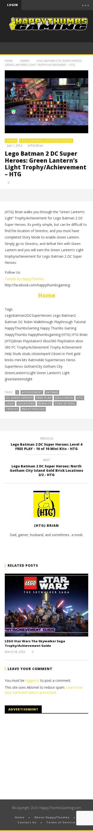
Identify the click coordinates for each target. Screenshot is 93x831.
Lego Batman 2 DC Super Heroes (46, 140)
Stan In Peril (65, 403)
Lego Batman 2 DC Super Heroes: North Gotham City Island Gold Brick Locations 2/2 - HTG (46, 468)
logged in (32, 680)
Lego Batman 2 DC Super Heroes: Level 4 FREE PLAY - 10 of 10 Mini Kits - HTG (46, 444)
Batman (52, 392)
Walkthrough (33, 409)
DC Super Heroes (19, 397)
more (86, 195)
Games (24, 60)
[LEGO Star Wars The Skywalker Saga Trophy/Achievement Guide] (46, 605)
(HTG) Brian (35, 146)
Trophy (12, 409)
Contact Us (27, 822)
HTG (80, 397)
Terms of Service (60, 822)
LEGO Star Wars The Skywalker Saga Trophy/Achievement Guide (35, 643)
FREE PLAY (44, 397)
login (12, 5)
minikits (44, 403)
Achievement (32, 392)
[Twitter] (60, 5)
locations (26, 403)
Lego (10, 403)
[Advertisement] (45, 756)
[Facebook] (40, 5)
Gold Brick (64, 397)
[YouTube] (50, 5)
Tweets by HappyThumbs (24, 279)
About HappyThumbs (52, 817)
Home (9, 60)
